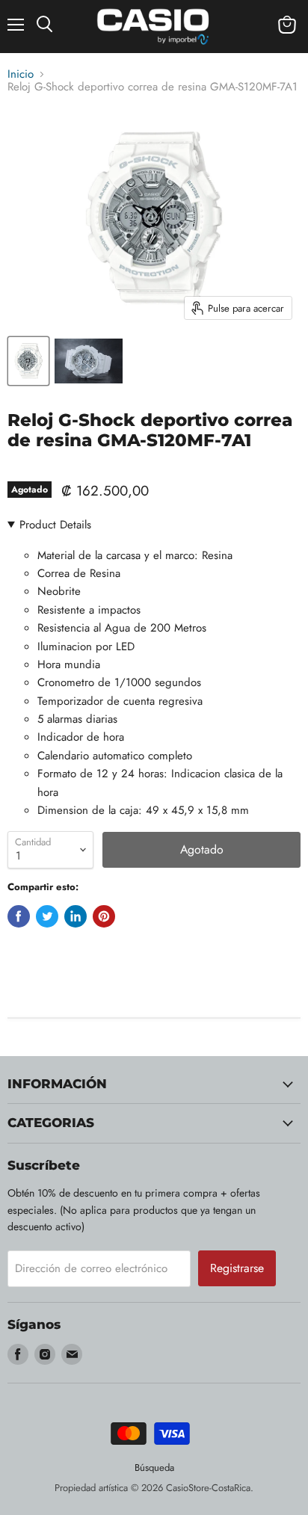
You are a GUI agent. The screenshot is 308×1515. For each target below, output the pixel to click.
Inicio (20, 74)
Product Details (55, 524)
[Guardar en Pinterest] (104, 916)
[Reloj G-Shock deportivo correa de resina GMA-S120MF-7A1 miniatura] (28, 361)
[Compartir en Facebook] (18, 916)
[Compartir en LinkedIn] (75, 916)
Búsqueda (154, 1467)
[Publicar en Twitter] (47, 916)
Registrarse (237, 1268)
